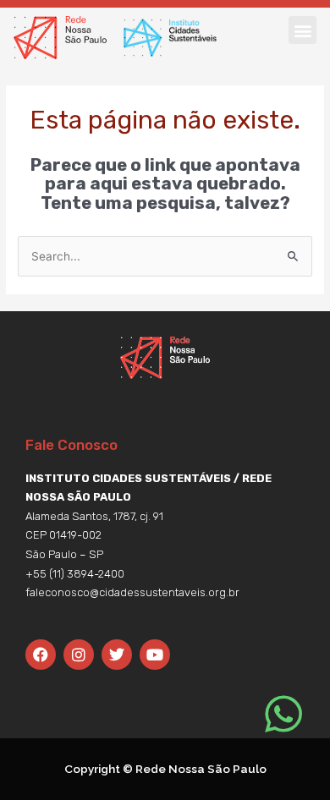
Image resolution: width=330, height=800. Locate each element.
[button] (302, 30)
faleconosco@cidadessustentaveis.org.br (132, 592)
